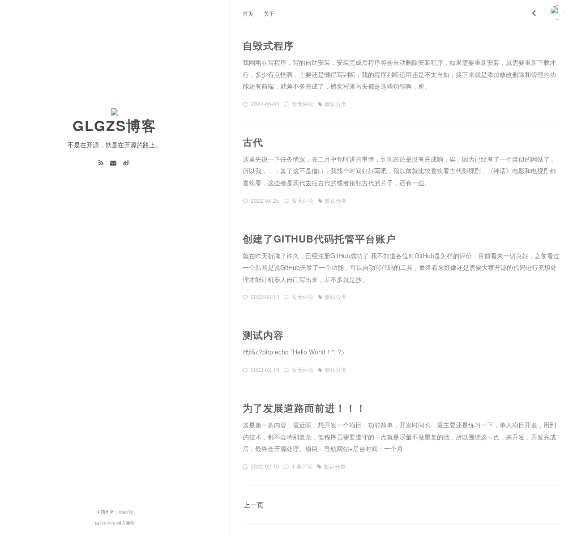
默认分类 (335, 103)
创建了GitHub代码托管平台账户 (319, 238)
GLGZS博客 (115, 125)
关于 (269, 13)
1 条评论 (302, 466)
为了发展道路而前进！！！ (304, 408)
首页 (248, 13)
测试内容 (263, 335)
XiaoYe (126, 512)
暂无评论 (302, 103)
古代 (253, 142)
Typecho (108, 523)
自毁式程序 (268, 45)
